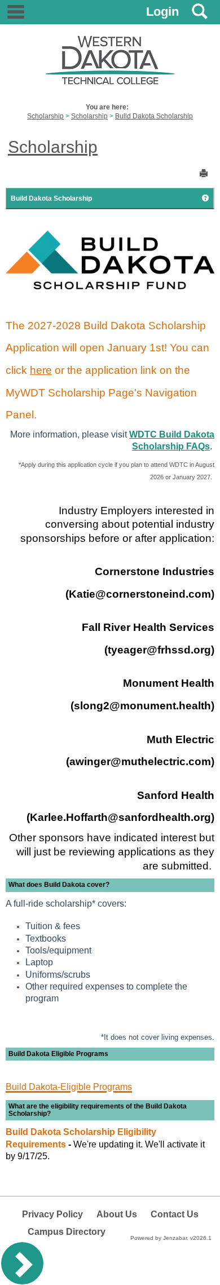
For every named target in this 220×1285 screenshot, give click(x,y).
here (41, 370)
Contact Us (175, 1214)
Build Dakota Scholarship (154, 116)
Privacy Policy (52, 1214)
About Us (116, 1214)
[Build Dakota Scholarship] (110, 259)
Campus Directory (66, 1232)
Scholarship (45, 116)
